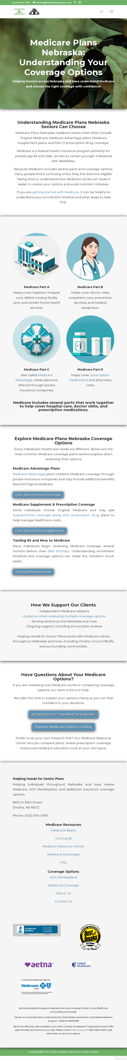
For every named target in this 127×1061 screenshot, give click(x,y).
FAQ (63, 862)
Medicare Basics (63, 830)
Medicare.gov (78, 1030)
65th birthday (58, 551)
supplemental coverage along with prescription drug (56, 515)
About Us (63, 893)
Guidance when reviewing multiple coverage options (64, 616)
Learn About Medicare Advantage (38, 494)
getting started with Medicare (55, 192)
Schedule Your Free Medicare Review (63, 714)
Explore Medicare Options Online (63, 727)
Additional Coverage (63, 885)
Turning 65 (63, 838)
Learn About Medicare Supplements (39, 530)
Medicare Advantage (29, 474)
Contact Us (63, 901)
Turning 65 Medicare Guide (33, 571)
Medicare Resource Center (63, 846)
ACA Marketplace (63, 877)
